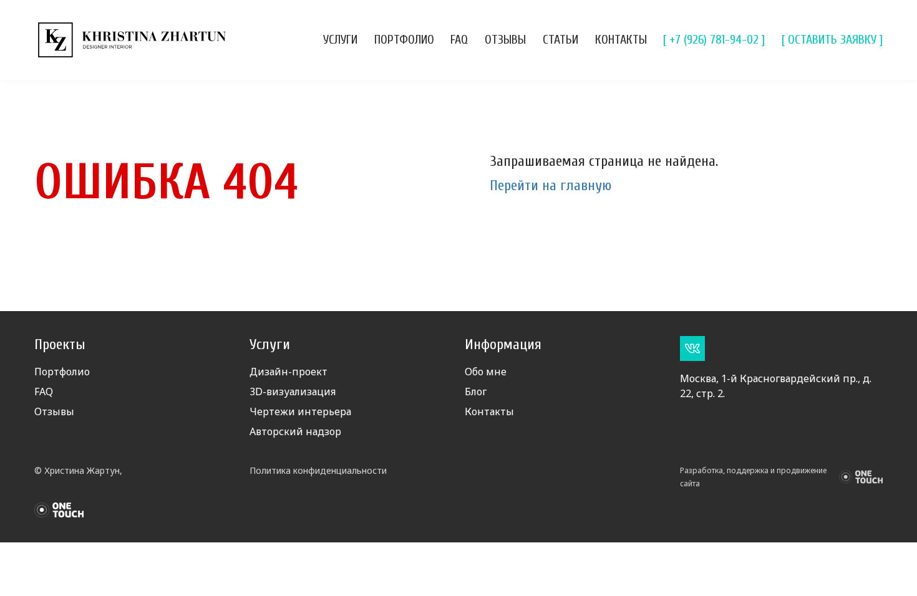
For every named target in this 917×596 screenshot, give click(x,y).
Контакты (621, 39)
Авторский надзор (295, 431)
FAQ (459, 39)
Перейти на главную (550, 185)
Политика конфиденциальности (318, 470)
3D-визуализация (293, 391)
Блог (476, 391)
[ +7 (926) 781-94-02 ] (714, 39)
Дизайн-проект (289, 371)
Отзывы (505, 39)
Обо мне (486, 371)
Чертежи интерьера (300, 411)
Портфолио (404, 39)
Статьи (560, 39)
